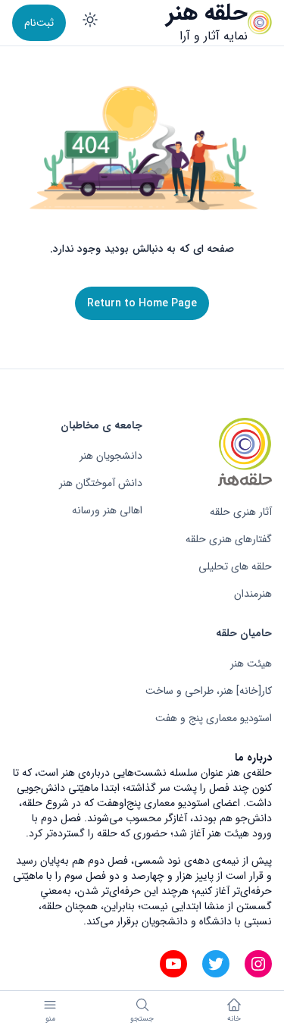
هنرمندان (253, 593)
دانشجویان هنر (111, 455)
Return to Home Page (142, 303)
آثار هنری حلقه (241, 512)
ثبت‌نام (39, 22)
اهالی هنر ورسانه (107, 510)
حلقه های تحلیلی (235, 566)
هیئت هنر (251, 663)
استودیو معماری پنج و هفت (213, 718)
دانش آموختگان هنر (100, 483)
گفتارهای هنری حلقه (229, 539)
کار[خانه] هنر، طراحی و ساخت (208, 690)
